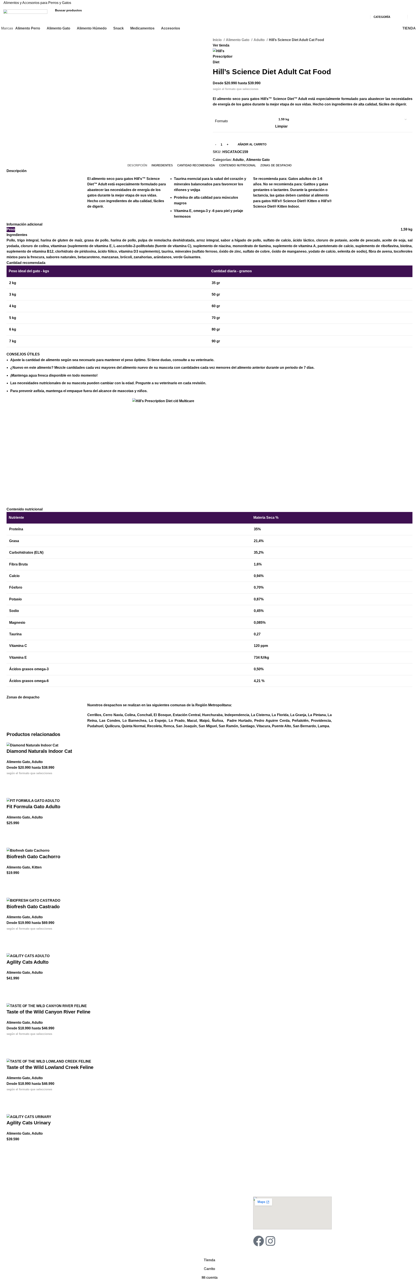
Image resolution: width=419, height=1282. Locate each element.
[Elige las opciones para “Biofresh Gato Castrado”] (12, 936)
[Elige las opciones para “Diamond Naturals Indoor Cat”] (12, 781)
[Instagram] (270, 1240)
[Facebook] (258, 1240)
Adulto (260, 40)
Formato (221, 121)
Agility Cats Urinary (29, 1122)
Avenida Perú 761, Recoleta (273, 1177)
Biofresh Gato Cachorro (33, 856)
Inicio (218, 40)
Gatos (91, 1226)
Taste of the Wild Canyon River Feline (48, 1012)
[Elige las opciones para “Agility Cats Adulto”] (12, 986)
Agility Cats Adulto (27, 962)
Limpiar (281, 126)
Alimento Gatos (184, 1169)
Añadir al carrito (252, 144)
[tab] (137, 165)
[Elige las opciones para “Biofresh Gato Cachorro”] (12, 881)
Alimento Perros (102, 1169)
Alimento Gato (238, 40)
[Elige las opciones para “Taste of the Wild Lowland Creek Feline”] (12, 1097)
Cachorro (94, 1177)
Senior (92, 1192)
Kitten (37, 867)
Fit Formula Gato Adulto (33, 806)
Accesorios (97, 1211)
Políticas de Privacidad (187, 1211)
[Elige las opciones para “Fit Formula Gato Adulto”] (12, 831)
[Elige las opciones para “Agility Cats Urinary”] (12, 1147)
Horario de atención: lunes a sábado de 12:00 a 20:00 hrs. (288, 1186)
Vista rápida (12, 792)
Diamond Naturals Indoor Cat (39, 751)
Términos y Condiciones (188, 1204)
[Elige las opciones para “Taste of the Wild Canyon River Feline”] (12, 1042)
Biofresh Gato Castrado (33, 906)
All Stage (94, 1199)
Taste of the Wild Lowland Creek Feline (50, 1067)
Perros (92, 1219)
